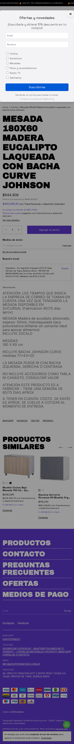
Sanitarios (16, 77)
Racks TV (15, 72)
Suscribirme (37, 87)
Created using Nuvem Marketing (37, 99)
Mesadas (15, 63)
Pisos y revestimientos (23, 68)
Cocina (14, 53)
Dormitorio (16, 58)
